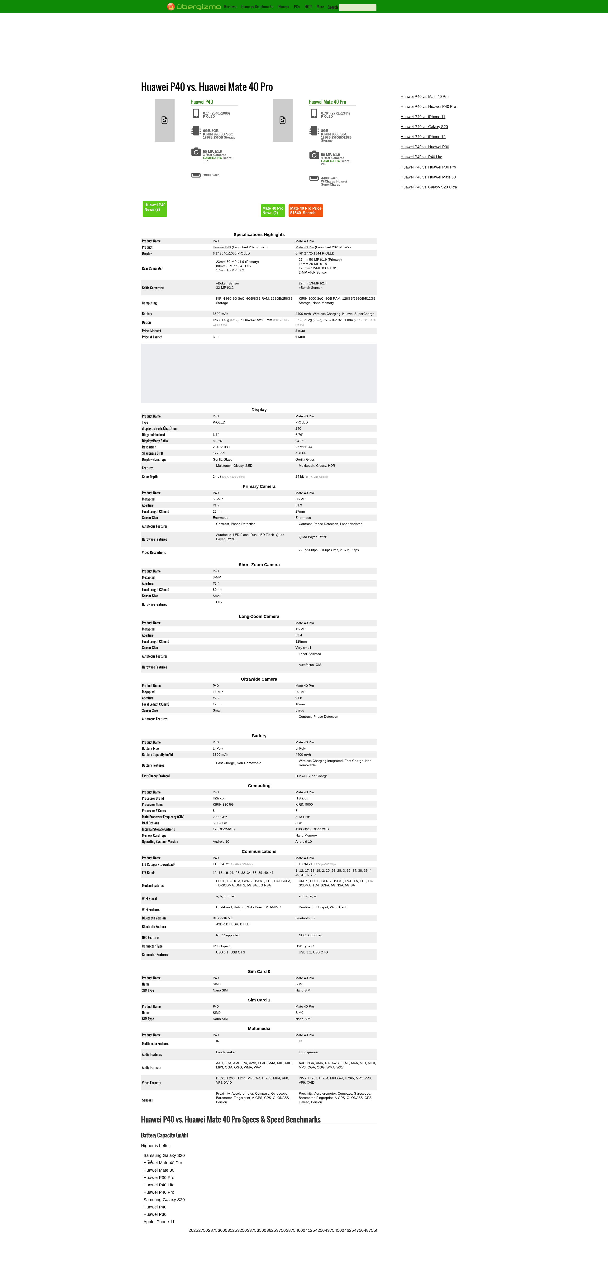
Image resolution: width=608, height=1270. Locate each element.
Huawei (197, 101)
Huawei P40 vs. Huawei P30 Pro (428, 167)
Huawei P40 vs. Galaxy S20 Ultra (429, 187)
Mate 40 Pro (334, 101)
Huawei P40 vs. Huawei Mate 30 (428, 177)
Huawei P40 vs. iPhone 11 (423, 117)
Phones (283, 7)
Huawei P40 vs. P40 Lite (421, 157)
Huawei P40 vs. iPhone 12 (423, 137)
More (320, 7)
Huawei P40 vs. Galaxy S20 (424, 127)
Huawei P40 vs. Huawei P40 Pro (428, 107)
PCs (297, 7)
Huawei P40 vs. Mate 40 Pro (425, 97)
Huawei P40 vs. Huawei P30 (425, 147)
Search (333, 7)
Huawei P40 (222, 247)
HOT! (308, 7)
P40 (209, 101)
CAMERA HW (212, 158)
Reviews (230, 7)
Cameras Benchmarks (257, 7)
